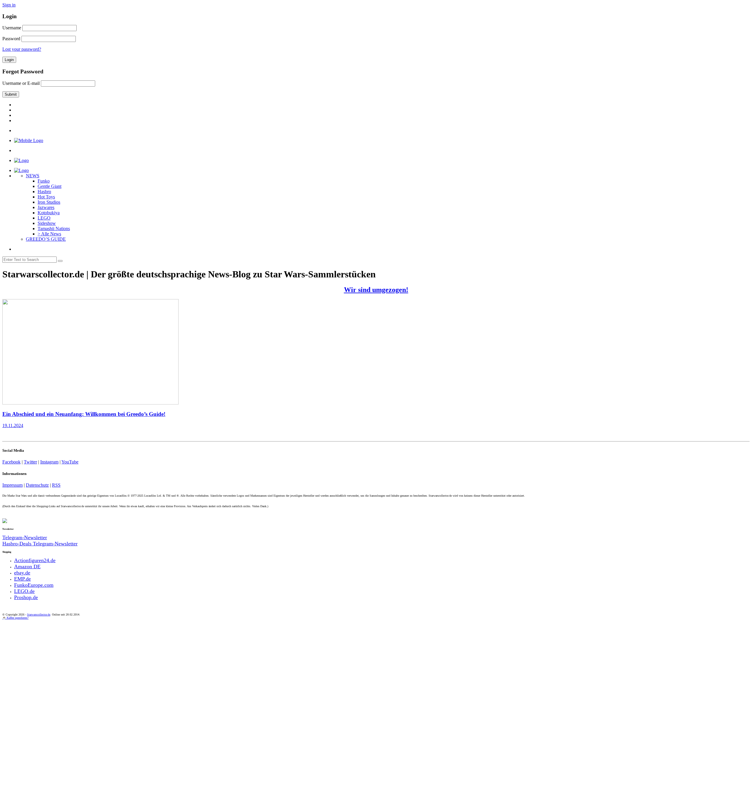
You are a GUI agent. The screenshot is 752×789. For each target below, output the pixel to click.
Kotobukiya (49, 212)
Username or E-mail (21, 83)
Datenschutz (37, 485)
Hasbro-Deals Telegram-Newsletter (40, 544)
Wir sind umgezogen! (376, 290)
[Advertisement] (178, 663)
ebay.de (22, 573)
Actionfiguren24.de (35, 560)
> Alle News (49, 233)
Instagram (49, 461)
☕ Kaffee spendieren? (15, 617)
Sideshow (47, 223)
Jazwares (46, 207)
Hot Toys (46, 196)
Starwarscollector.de (38, 614)
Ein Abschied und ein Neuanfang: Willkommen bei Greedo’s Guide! (83, 414)
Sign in (9, 4)
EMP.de (22, 579)
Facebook (11, 461)
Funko (44, 180)
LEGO (44, 217)
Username (11, 27)
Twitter (30, 461)
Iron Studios (49, 202)
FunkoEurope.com (33, 585)
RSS (56, 485)
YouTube (69, 461)
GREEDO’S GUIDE (46, 239)
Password (11, 38)
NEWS (32, 175)
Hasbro (44, 191)
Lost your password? (21, 49)
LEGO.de (24, 591)
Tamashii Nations (54, 228)
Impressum (12, 485)
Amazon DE (27, 566)
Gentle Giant (49, 186)
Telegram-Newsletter (24, 537)
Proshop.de (26, 597)
